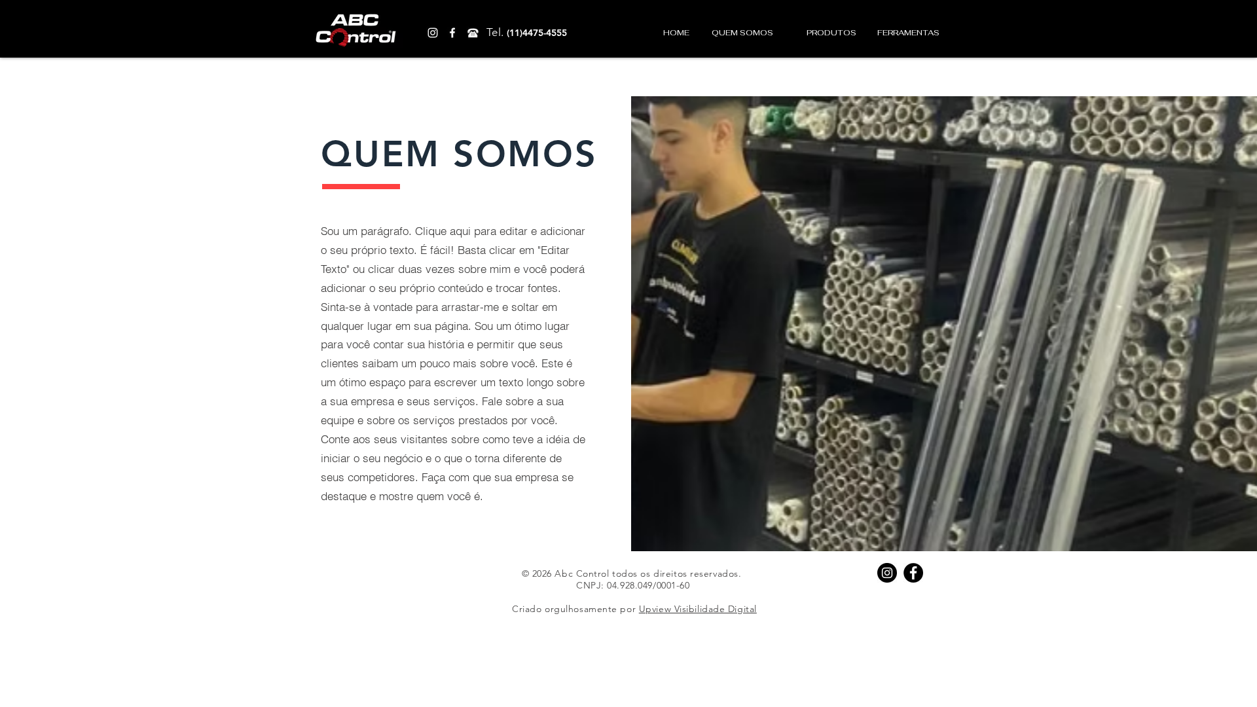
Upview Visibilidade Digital (698, 609)
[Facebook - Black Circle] (913, 573)
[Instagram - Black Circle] (887, 573)
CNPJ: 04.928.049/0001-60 (632, 585)
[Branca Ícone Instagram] (432, 32)
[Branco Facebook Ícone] (452, 32)
